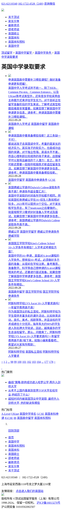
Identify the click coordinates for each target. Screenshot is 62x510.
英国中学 (13, 45)
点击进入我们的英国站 (29, 491)
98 (12, 361)
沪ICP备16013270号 (48, 502)
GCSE (51, 179)
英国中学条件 (43, 52)
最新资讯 (13, 25)
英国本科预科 (16, 41)
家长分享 (13, 21)
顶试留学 (6, 52)
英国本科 (13, 37)
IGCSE (9, 418)
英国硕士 (13, 33)
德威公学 (13, 231)
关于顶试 (13, 17)
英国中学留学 (24, 52)
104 (39, 361)
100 (19, 361)
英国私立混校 (33, 351)
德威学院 (13, 235)
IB (15, 418)
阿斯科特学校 (16, 351)
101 (24, 361)
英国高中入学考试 (19, 123)
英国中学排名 (28, 413)
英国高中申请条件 (36, 179)
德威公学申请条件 (48, 231)
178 (51, 361)
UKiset (15, 413)
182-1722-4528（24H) (30, 3)
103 (34, 361)
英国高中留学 (39, 123)
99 (15, 361)
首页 (11, 437)
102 (29, 361)
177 (46, 361)
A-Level (6, 413)
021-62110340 (9, 3)
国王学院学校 (33, 291)
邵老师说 (13, 29)
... (9, 361)
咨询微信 (49, 3)
